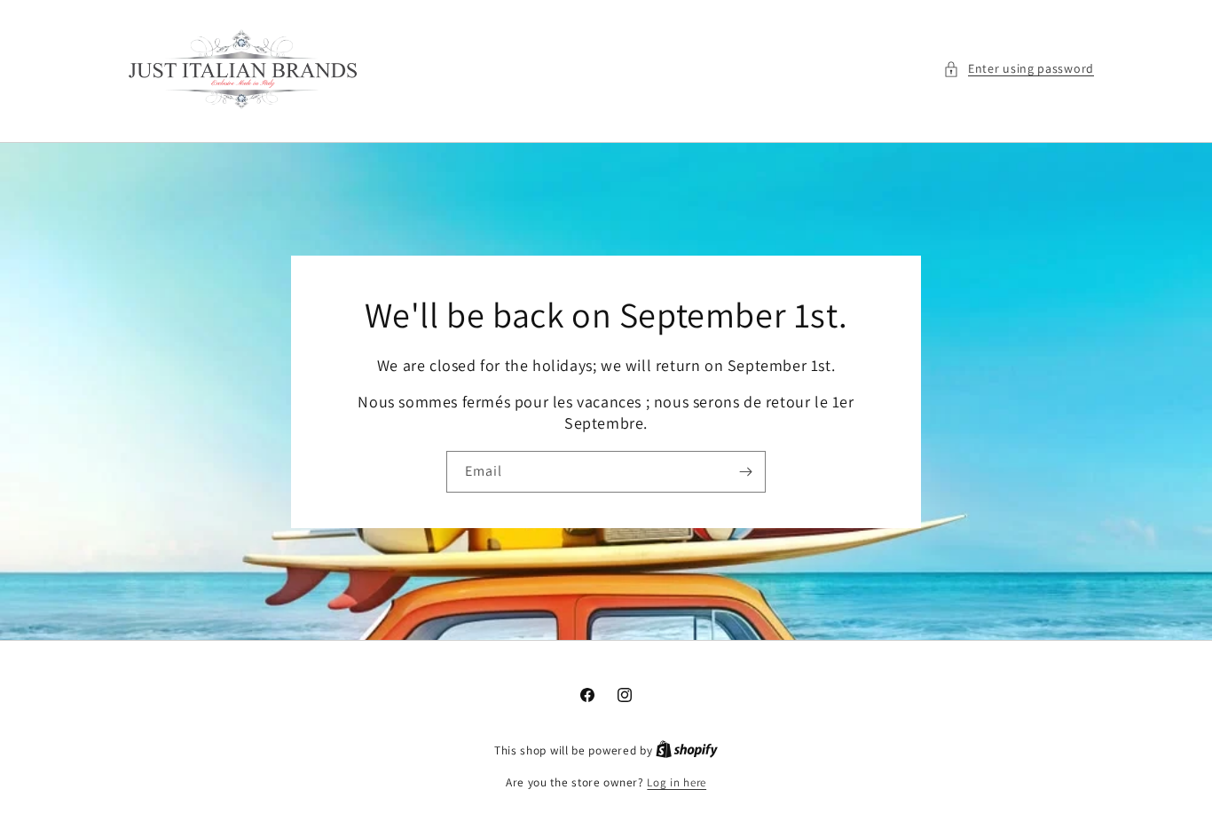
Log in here (676, 782)
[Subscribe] (745, 472)
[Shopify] (687, 750)
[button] (1018, 69)
